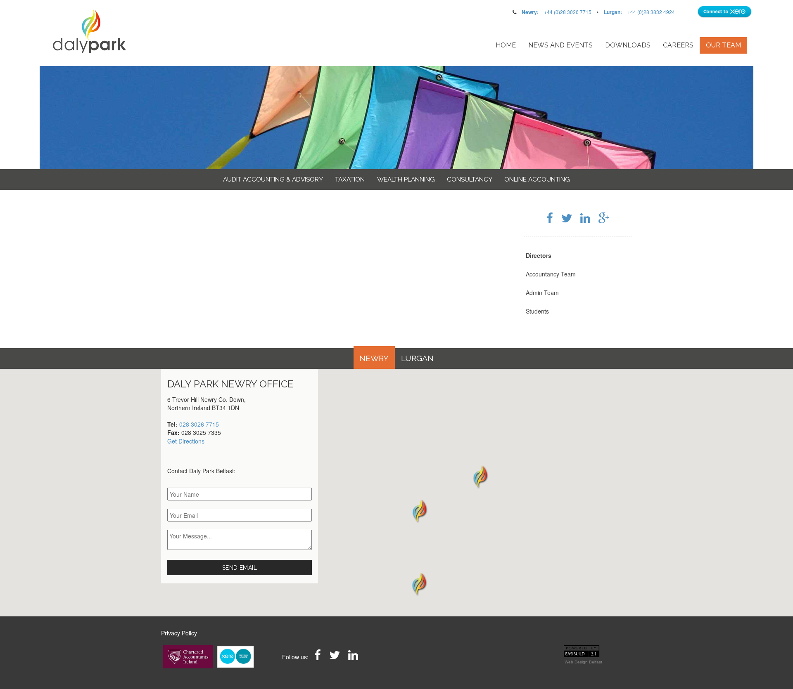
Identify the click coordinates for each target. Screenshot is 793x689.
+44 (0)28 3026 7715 (567, 11)
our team (723, 45)
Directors (538, 255)
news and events (560, 45)
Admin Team (542, 292)
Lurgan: (613, 12)
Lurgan (417, 358)
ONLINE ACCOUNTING (537, 179)
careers (678, 45)
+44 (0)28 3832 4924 (651, 11)
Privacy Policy (179, 633)
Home (506, 45)
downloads (628, 45)
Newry (374, 358)
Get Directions (185, 441)
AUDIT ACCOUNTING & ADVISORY (273, 179)
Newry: (530, 12)
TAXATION (350, 179)
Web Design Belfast (583, 662)
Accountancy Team (551, 274)
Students (537, 311)
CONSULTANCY (469, 179)
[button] (419, 583)
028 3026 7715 (199, 424)
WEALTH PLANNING (406, 179)
